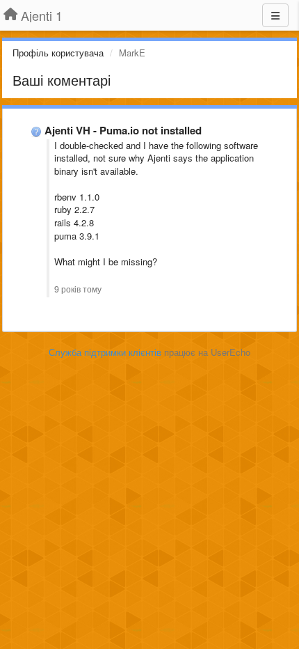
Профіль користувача (58, 52)
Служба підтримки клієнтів (105, 352)
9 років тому (78, 289)
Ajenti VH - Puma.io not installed (123, 130)
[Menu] (275, 15)
